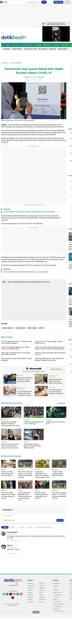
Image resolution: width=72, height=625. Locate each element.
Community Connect (58, 611)
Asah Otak (64, 45)
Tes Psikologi (43, 49)
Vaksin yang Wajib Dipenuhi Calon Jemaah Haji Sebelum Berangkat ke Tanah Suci (49, 359)
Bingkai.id (55, 599)
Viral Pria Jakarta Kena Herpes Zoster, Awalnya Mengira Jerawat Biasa (29, 212)
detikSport (30, 595)
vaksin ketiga (32, 328)
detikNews (30, 583)
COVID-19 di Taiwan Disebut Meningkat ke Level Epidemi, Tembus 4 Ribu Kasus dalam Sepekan (50, 348)
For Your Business (57, 606)
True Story (56, 45)
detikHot (30, 592)
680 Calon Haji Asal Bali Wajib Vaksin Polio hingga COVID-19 (50, 353)
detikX (41, 592)
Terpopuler (6, 49)
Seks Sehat (47, 45)
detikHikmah (42, 599)
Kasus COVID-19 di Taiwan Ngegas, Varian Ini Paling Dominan (49, 342)
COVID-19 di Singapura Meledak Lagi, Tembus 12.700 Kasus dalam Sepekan (15, 348)
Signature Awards (57, 592)
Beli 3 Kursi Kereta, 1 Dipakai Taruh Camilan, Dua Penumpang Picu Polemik (8, 495)
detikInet (30, 590)
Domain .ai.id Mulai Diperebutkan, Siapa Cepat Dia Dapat (7, 473)
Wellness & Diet (27, 45)
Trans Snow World (58, 595)
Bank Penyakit (62, 49)
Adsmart (55, 587)
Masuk (67, 2)
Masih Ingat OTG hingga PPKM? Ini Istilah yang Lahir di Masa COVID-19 (15, 353)
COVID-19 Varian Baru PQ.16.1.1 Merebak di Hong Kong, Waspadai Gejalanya (16, 342)
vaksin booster (20, 328)
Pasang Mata (56, 585)
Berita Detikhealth (16, 63)
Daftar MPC (58, 2)
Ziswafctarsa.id (57, 601)
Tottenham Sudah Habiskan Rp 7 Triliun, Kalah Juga (33, 423)
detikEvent (55, 590)
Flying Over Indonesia (58, 604)
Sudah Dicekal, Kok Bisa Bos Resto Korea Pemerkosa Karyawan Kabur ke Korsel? (10, 446)
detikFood (42, 585)
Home (8, 45)
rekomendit (56, 609)
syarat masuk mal (8, 328)
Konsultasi (37, 45)
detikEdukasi (31, 585)
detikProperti (31, 601)
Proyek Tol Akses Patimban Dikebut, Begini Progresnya (57, 473)
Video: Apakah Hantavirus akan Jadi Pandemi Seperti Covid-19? (29, 282)
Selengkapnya (61, 403)
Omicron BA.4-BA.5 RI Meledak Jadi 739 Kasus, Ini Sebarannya (26, 272)
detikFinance (31, 587)
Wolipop (41, 590)
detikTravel (42, 583)
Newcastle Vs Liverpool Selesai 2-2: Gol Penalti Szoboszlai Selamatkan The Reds (25, 474)
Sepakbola (30, 597)
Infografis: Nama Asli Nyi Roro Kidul (55, 423)
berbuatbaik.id (57, 583)
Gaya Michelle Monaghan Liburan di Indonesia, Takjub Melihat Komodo (32, 446)
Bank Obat (52, 49)
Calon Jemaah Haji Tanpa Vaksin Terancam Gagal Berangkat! (16, 359)
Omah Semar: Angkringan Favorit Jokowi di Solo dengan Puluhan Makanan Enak (42, 474)
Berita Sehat (16, 45)
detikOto (30, 599)
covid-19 (41, 328)
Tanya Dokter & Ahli (30, 49)
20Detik (41, 595)
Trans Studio (56, 597)
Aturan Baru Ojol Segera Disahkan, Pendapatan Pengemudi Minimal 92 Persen (10, 423)
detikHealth (4, 63)
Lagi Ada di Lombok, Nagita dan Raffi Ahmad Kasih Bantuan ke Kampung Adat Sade (25, 496)
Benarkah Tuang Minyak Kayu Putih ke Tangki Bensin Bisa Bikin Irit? (41, 495)
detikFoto (41, 597)
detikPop (41, 601)
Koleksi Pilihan (17, 49)
